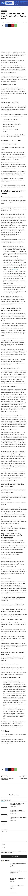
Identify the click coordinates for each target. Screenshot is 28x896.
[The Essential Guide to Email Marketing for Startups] (5, 819)
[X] (9, 25)
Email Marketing (7, 8)
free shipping (17, 715)
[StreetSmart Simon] (2, 22)
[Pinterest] (12, 25)
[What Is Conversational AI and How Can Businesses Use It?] (5, 873)
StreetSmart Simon (7, 21)
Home (2, 8)
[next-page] (4, 824)
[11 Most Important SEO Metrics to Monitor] (5, 888)
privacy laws (15, 269)
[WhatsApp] (15, 25)
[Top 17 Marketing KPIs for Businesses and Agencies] (5, 865)
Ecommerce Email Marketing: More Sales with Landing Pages (7, 778)
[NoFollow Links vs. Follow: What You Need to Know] (5, 880)
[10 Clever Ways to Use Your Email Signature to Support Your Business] (5, 812)
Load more (13, 892)
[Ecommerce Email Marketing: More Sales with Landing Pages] (5, 805)
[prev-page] (2, 824)
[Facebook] (6, 25)
